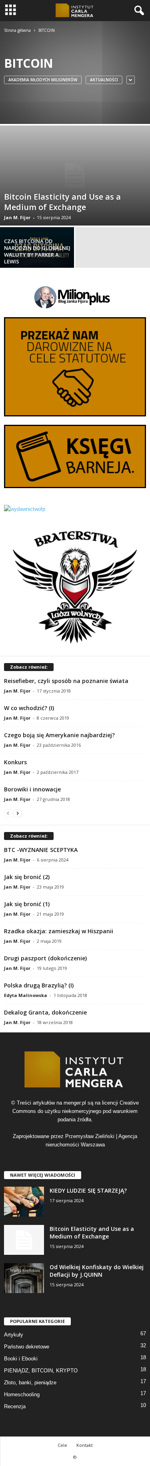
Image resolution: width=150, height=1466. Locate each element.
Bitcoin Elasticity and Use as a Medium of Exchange (92, 1232)
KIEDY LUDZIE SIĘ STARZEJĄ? (88, 1190)
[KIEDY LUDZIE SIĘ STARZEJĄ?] (24, 1202)
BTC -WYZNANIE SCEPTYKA (41, 850)
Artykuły (13, 1335)
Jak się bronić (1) (27, 904)
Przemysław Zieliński (89, 1136)
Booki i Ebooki (21, 1359)
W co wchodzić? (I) (29, 708)
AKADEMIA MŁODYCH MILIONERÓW (42, 79)
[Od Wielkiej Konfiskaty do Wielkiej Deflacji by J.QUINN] (24, 1278)
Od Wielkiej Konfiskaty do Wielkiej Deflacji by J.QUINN (97, 1270)
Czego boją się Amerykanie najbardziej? (59, 735)
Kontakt (84, 1445)
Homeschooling (22, 1394)
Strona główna (17, 30)
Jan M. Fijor (17, 217)
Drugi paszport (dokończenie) (45, 958)
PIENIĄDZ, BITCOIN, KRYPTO (41, 1371)
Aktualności (104, 79)
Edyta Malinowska (25, 995)
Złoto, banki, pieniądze (30, 1383)
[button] (137, 11)
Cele (62, 1445)
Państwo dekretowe (26, 1347)
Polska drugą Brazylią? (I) (39, 985)
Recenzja (15, 1406)
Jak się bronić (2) (27, 877)
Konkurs (15, 762)
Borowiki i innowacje (32, 789)
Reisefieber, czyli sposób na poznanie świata (66, 681)
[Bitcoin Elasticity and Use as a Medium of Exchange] (75, 176)
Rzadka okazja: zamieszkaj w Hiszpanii (58, 931)
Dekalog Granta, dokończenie (45, 1012)
